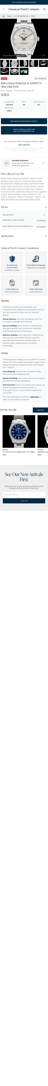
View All (40, 410)
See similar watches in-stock (24, 121)
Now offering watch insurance (24, 2)
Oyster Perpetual (21, 16)
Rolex (9, 16)
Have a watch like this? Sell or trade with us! (24, 130)
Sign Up (24, 501)
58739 (33, 16)
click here (35, 397)
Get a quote (24, 144)
